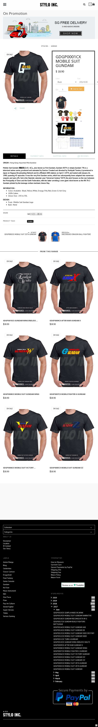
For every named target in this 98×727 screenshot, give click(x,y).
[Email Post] (28, 214)
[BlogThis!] (33, 214)
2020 (55, 597)
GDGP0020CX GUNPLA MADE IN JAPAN (68, 613)
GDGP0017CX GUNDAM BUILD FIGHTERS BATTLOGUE (69, 622)
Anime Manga (8, 562)
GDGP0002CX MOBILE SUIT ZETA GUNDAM (70, 666)
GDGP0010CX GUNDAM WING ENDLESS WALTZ (71, 642)
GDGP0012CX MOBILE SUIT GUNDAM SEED (70, 636)
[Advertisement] (50, 501)
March (57, 678)
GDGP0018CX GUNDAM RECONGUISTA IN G (70, 619)
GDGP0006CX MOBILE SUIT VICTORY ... (19, 468)
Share (22, 108)
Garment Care (56, 565)
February (58, 681)
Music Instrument (9, 591)
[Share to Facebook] (38, 214)
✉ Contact (7, 546)
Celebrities (7, 568)
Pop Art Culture (9, 603)
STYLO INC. (49, 5)
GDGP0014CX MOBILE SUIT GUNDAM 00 (69, 630)
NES (4, 594)
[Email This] (31, 214)
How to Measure (57, 562)
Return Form (55, 577)
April (57, 675)
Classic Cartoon (9, 572)
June (57, 609)
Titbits (5, 613)
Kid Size (6, 587)
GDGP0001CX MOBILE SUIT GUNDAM (67, 669)
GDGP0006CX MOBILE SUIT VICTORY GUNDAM (71, 654)
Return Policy (56, 575)
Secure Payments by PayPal (61, 567)
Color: (58, 79)
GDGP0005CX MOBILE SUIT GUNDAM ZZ (66, 468)
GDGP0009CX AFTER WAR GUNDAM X (65, 320)
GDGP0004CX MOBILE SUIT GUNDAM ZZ (69, 660)
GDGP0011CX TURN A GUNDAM (65, 639)
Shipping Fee (56, 572)
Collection (8, 527)
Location (6, 543)
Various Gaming (9, 616)
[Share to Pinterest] (41, 214)
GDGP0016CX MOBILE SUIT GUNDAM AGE (69, 627)
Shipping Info (56, 570)
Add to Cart (77, 89)
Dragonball (7, 575)
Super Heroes (8, 610)
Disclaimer (7, 541)
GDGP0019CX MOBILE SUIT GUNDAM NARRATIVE (72, 615)
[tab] (14, 156)
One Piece (7, 597)
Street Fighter (8, 607)
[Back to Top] (96, 725)
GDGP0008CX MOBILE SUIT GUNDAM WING (21, 394)
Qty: (57, 89)
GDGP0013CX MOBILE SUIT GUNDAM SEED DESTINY (73, 633)
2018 (55, 603)
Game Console (8, 581)
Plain (5, 600)
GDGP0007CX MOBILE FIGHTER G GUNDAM (67, 394)
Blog (5, 565)
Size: (79, 79)
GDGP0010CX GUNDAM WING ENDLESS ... (20, 320)
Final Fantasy (8, 578)
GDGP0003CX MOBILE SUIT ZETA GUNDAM (70, 663)
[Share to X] (36, 214)
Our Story (6, 548)
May (57, 672)
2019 (55, 601)
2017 (56, 607)
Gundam (54, 46)
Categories (8, 532)
